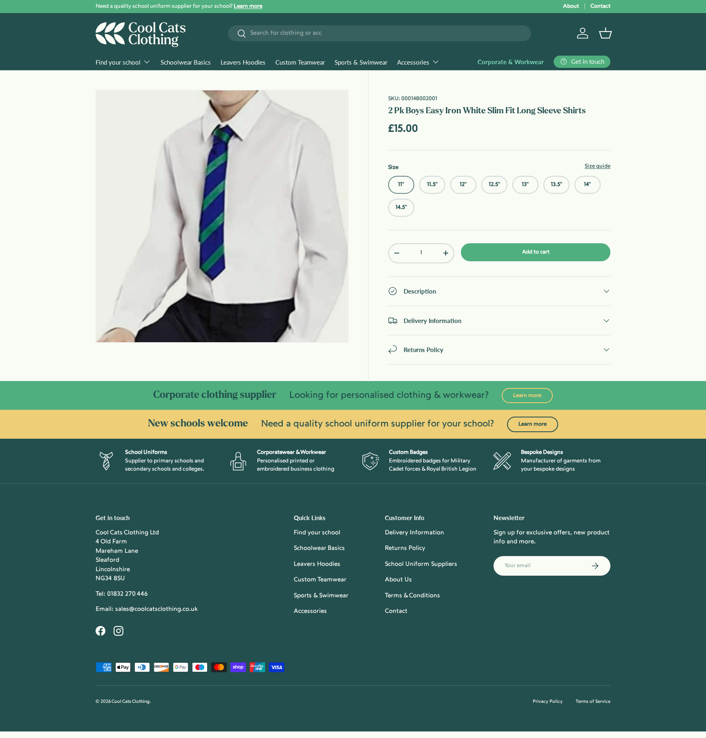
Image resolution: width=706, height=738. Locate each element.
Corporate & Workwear (511, 61)
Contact (600, 6)
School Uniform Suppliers (421, 564)
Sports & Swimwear (361, 62)
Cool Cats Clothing (131, 702)
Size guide (597, 166)
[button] (605, 33)
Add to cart (536, 252)
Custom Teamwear (300, 62)
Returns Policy (405, 548)
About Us (398, 580)
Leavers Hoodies (243, 62)
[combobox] (379, 33)
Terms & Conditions (412, 596)
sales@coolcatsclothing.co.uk (156, 609)
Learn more (527, 395)
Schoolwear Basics (186, 62)
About (571, 6)
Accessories (413, 62)
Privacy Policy (548, 702)
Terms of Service (593, 702)
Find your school (118, 62)
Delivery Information (414, 533)
